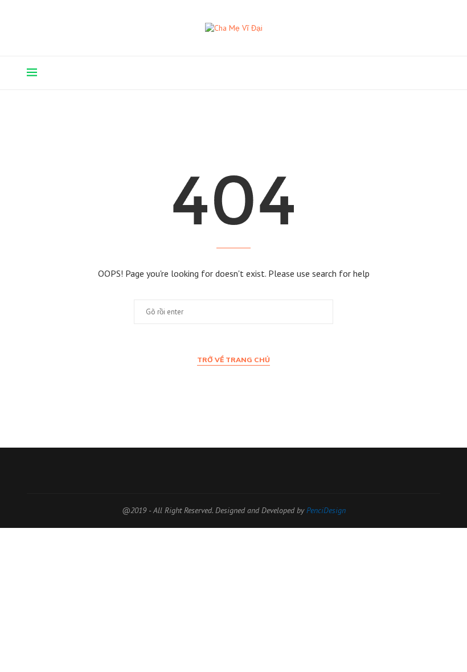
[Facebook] (370, 72)
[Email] (418, 72)
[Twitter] (382, 72)
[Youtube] (406, 72)
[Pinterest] (394, 72)
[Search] (434, 72)
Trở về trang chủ (233, 359)
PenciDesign (326, 510)
